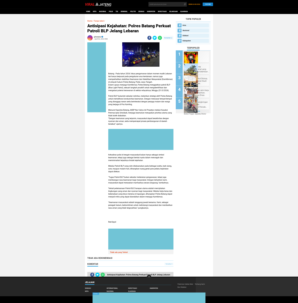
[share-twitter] (155, 38)
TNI (117, 11)
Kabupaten (151, 11)
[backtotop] (149, 277)
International (112, 288)
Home (88, 11)
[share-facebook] (149, 38)
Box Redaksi (182, 287)
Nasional (102, 11)
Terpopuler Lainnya (193, 111)
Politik (133, 11)
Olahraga (184, 11)
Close (95, 293)
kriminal (124, 11)
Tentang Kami (200, 284)
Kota (94, 11)
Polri (111, 11)
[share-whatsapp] (160, 38)
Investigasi (162, 11)
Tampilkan (169, 264)
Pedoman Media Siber (185, 284)
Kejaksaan (173, 11)
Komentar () (168, 38)
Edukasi (141, 11)
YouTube (208, 4)
